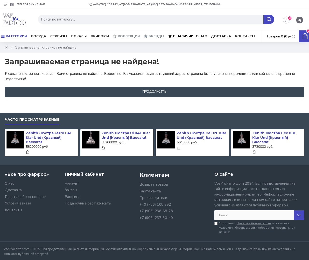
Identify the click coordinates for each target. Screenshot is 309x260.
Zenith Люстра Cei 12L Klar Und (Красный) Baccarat (201, 135)
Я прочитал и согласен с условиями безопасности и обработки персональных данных (257, 227)
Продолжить (154, 92)
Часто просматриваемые (32, 120)
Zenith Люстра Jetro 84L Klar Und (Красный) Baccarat (49, 137)
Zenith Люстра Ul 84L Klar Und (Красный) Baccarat (125, 135)
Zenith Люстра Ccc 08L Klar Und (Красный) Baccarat (274, 137)
